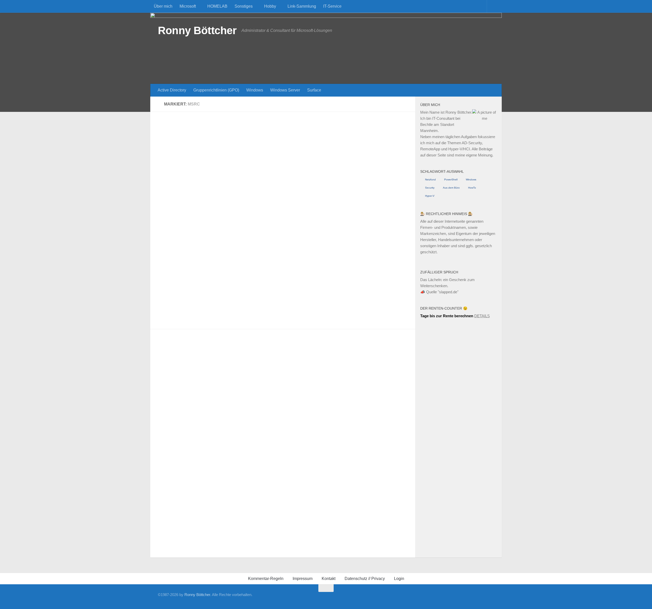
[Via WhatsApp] (475, 597)
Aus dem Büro (451, 187)
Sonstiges (244, 6)
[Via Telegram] (467, 597)
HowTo (472, 187)
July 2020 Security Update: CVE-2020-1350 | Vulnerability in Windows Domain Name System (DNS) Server (216, 481)
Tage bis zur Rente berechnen (446, 316)
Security (429, 187)
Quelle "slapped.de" (442, 292)
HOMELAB (217, 6)
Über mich (163, 6)
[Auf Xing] (434, 597)
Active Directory (172, 90)
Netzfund (430, 179)
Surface (314, 90)
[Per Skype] (450, 597)
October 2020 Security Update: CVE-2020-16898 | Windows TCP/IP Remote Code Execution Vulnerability (346, 264)
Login (399, 578)
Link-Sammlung (302, 6)
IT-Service (332, 6)
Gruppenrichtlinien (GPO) (216, 90)
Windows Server (285, 90)
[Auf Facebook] (426, 597)
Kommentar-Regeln (265, 578)
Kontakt (328, 578)
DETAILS (482, 316)
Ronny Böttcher (197, 30)
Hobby (270, 6)
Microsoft (188, 6)
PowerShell (450, 179)
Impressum (303, 578)
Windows (254, 90)
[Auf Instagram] (483, 597)
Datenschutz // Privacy (365, 578)
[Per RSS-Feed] (491, 597)
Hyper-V (429, 195)
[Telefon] (458, 597)
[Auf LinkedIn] (442, 597)
